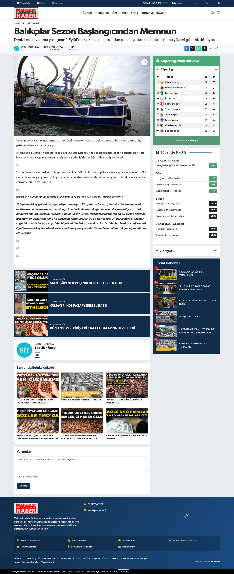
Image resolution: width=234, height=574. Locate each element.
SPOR (134, 13)
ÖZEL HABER (120, 13)
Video (43, 3)
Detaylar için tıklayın (187, 140)
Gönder (23, 485)
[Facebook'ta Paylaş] (186, 48)
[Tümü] (215, 251)
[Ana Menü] (218, 13)
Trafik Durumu (129, 540)
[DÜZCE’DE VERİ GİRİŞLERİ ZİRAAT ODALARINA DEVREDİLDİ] (38, 385)
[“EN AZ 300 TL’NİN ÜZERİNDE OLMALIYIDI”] (127, 385)
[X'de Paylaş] (192, 48)
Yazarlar (59, 3)
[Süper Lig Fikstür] (215, 152)
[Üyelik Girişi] (217, 3)
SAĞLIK (86, 558)
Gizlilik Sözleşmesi (129, 558)
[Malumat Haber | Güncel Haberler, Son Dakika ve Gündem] (26, 13)
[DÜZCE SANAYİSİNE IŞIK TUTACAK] (82, 385)
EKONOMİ (147, 13)
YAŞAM (96, 558)
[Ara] (213, 13)
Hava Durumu (79, 540)
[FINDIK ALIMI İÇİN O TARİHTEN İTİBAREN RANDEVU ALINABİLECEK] (38, 421)
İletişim (144, 558)
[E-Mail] (37, 355)
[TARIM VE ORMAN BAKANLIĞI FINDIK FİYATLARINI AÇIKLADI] (82, 421)
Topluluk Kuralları (30, 562)
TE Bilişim (215, 562)
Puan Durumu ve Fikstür (185, 540)
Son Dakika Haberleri (81, 547)
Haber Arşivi (128, 547)
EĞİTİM (105, 558)
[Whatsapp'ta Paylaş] (198, 48)
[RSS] (186, 515)
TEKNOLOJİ (102, 13)
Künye (17, 562)
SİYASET (161, 13)
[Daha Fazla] (204, 48)
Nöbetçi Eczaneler (30, 540)
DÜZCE (114, 558)
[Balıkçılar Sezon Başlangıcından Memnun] (82, 96)
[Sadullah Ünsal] (24, 350)
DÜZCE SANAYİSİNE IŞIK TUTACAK (81, 399)
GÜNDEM (86, 13)
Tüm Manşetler (28, 547)
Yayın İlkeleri (47, 562)
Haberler (19, 23)
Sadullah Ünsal (45, 347)
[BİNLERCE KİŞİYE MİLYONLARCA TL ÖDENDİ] (127, 421)
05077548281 (95, 504)
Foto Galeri (25, 3)
